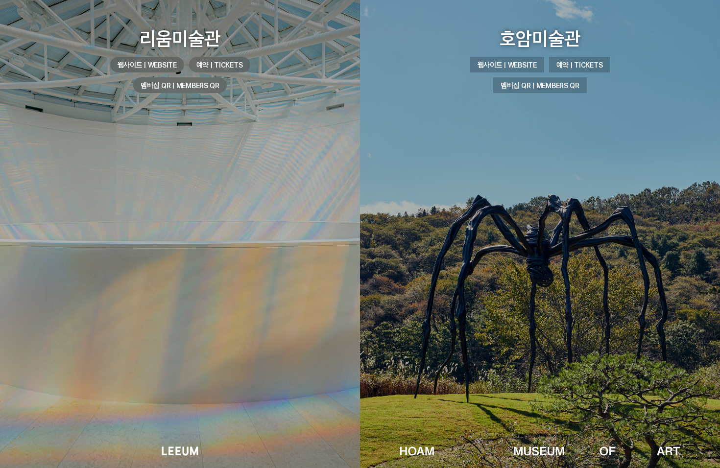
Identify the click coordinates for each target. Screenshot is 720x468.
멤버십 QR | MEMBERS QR (180, 85)
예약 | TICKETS (219, 64)
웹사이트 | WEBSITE (147, 64)
